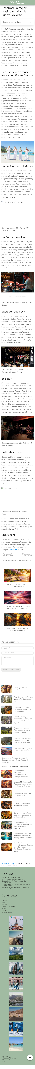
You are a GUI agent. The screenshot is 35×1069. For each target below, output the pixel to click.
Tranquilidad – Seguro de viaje (8, 554)
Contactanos (6, 1062)
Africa (4, 899)
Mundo (4, 908)
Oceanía (4, 910)
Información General (8, 906)
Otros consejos (7, 912)
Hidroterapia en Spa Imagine (26, 554)
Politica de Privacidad (9, 1058)
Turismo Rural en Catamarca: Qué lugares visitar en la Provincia (15, 888)
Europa (4, 904)
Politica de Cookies (8, 1060)
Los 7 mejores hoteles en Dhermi (12, 879)
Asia (3, 902)
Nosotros (5, 1056)
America (4, 900)
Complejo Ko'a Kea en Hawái (11, 877)
